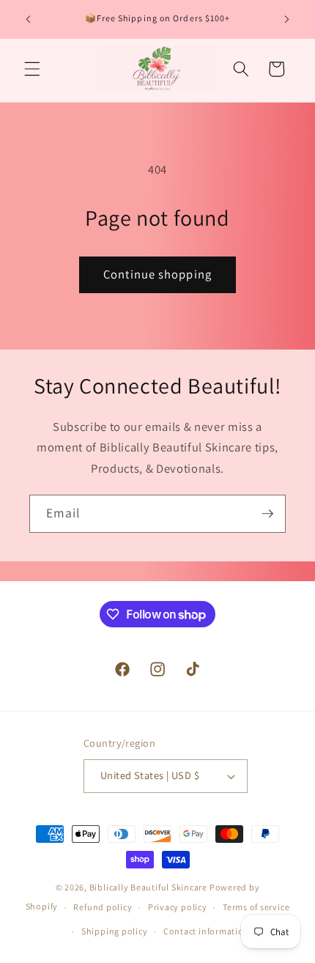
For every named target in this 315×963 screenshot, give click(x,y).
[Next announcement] (287, 20)
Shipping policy (114, 931)
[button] (32, 68)
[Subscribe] (267, 514)
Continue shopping (157, 274)
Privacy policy (177, 906)
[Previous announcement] (28, 20)
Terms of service (256, 906)
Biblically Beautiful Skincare (148, 887)
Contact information (206, 931)
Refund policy (102, 906)
